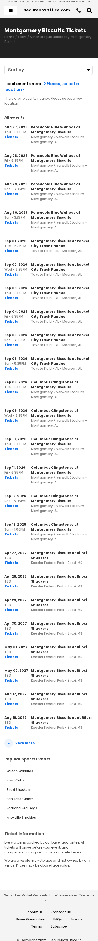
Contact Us (61, 912)
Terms (36, 926)
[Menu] (10, 10)
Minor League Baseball (48, 36)
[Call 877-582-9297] (78, 11)
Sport (22, 36)
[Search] (89, 11)
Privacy (76, 919)
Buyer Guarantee (30, 919)
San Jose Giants (20, 799)
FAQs (57, 919)
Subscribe (59, 926)
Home (9, 36)
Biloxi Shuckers (19, 789)
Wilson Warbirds (20, 771)
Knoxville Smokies (21, 817)
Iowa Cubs (15, 780)
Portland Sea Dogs (22, 808)
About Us (35, 912)
